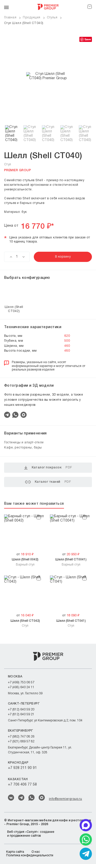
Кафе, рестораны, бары (23, 447)
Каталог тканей (53, 481)
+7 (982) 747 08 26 (21, 736)
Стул (25, 623)
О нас (35, 851)
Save (87, 39)
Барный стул (25, 562)
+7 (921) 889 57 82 (21, 741)
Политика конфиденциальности (29, 855)
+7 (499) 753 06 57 (21, 682)
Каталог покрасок (52, 467)
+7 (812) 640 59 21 (21, 714)
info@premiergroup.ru (65, 799)
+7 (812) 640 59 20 (21, 709)
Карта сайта (15, 851)
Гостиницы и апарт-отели (24, 442)
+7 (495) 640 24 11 (21, 687)
